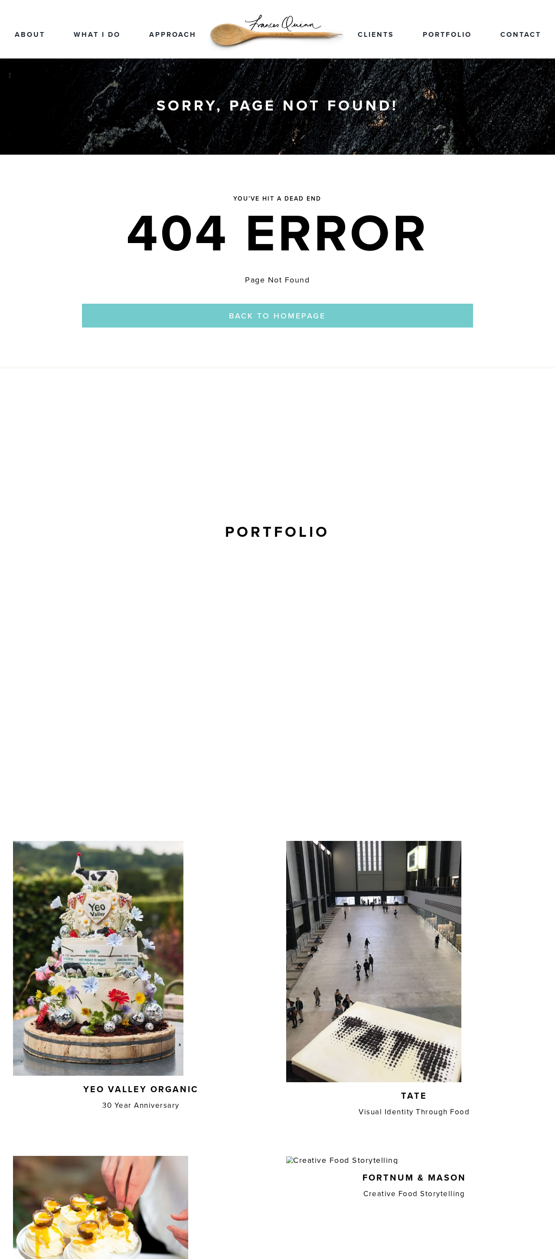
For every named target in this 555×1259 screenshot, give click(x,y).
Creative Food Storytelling (414, 1193)
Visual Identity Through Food (414, 1111)
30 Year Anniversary (141, 1105)
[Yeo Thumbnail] (98, 844)
